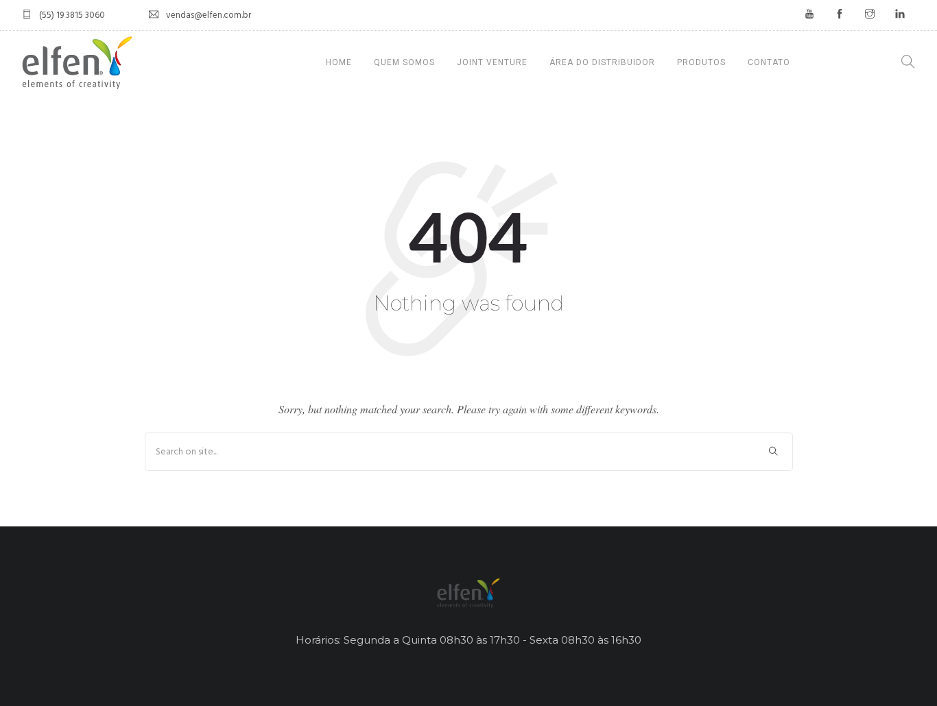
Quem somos (404, 62)
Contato (769, 62)
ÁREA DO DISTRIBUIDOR (602, 62)
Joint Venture (492, 62)
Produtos (701, 62)
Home (339, 62)
